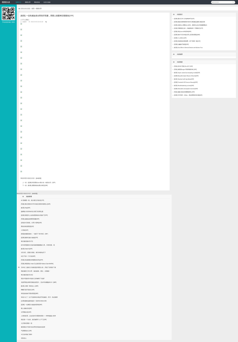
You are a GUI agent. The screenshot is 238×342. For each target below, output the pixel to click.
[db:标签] (38, 178)
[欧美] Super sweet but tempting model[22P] (187, 72)
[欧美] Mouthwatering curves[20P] (184, 85)
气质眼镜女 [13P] (26, 330)
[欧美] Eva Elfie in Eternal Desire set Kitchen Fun (188, 47)
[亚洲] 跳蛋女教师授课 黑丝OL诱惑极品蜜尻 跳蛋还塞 (189, 22)
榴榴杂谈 (6, 2)
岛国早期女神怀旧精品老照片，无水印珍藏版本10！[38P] (38, 282)
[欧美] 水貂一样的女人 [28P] (29, 286)
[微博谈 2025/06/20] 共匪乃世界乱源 (32, 211)
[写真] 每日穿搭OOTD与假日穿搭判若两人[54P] (35, 204)
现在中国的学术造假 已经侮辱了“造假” (33, 278)
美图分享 (27, 2)
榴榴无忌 (18, 2)
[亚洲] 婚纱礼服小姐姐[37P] (29, 237)
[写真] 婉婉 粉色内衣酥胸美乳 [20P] (184, 92)
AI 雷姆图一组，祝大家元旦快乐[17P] (32, 200)
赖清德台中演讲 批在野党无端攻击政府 (33, 327)
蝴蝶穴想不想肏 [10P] (27, 289)
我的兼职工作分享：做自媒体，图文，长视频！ (35, 271)
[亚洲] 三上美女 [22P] (180, 38)
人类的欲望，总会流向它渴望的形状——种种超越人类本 (38, 316)
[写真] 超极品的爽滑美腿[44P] (30, 219)
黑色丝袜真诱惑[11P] (27, 226)
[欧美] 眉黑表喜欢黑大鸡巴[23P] (38, 185)
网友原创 (37, 2)
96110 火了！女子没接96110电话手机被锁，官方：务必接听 (39, 297)
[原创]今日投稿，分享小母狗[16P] (31, 222)
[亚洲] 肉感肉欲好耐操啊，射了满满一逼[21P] (187, 41)
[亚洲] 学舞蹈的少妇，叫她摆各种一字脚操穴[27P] (188, 28)
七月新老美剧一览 (26, 323)
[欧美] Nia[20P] (25, 208)
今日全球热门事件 (26, 334)
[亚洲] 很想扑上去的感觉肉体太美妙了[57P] (34, 215)
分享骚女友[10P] (26, 312)
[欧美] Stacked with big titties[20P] (184, 79)
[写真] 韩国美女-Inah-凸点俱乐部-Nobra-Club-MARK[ (37, 263)
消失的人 (24, 338)
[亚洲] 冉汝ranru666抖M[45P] (182, 31)
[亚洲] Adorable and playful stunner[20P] (186, 88)
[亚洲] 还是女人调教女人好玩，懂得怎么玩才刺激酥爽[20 (190, 25)
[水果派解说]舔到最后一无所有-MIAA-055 (33, 301)
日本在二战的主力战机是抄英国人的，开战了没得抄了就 (38, 267)
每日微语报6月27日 (27, 241)
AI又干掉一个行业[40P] (28, 256)
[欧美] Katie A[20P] (26, 249)
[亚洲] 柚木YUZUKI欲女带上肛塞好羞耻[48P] (187, 34)
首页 (33, 8)
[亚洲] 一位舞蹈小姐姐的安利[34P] (31, 304)
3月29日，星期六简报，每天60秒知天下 (33, 252)
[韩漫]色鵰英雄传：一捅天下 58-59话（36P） (35, 234)
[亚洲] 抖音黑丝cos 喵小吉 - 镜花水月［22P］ (42, 182)
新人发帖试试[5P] (26, 308)
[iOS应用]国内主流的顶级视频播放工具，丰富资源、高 (38, 245)
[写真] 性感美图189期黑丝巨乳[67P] (32, 260)
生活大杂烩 (47, 2)
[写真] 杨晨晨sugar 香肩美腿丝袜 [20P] (185, 69)
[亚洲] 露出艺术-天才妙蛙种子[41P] (184, 18)
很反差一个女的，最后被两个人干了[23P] (33, 319)
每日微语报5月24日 (27, 275)
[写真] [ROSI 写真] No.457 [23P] (183, 66)
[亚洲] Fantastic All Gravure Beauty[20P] (186, 82)
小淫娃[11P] (24, 230)
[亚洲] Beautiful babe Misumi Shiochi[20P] (186, 76)
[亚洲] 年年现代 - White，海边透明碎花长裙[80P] (188, 95)
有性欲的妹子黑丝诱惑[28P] (29, 293)
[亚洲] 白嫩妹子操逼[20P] (181, 44)
